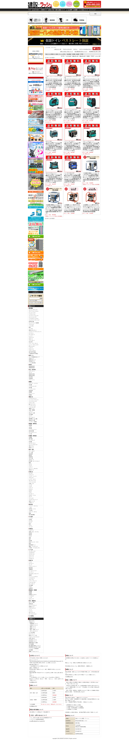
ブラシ (30, 492)
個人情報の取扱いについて (35, 645)
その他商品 (31, 615)
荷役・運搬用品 (32, 600)
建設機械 (31, 308)
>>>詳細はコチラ (33, 682)
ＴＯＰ (29, 9)
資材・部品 (31, 449)
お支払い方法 (51, 9)
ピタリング (31, 349)
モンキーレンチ (32, 480)
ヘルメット (31, 530)
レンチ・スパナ (32, 479)
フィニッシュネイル (33, 576)
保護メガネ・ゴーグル (34, 531)
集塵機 (30, 425)
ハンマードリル (32, 405)
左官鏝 (30, 519)
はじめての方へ (35, 9)
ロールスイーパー (33, 432)
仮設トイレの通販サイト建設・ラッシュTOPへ (55, 54)
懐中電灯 (31, 438)
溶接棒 (30, 593)
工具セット (31, 502)
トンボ (30, 485)
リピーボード (32, 340)
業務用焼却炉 (32, 367)
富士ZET (31, 341)
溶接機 (30, 591)
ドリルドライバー (33, 398)
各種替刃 (31, 588)
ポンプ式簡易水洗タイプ (34, 357)
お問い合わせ (32, 638)
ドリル (30, 562)
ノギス (30, 507)
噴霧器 (30, 395)
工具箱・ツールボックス (34, 547)
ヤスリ (30, 525)
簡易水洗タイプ (32, 359)
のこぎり (31, 521)
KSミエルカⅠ (32, 346)
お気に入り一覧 (57, 49)
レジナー (31, 336)
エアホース (31, 558)
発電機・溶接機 (75, 54)
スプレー (31, 467)
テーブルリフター (33, 614)
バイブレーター (32, 314)
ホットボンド (32, 417)
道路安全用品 (32, 374)
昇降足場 (31, 603)
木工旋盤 (31, 414)
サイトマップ (92, 9)
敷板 (30, 462)
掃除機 (30, 428)
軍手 (30, 539)
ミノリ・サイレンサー (34, 344)
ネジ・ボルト (32, 451)
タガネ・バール (32, 495)
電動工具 (31, 396)
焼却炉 (30, 364)
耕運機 (30, 392)
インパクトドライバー (34, 399)
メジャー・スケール (33, 506)
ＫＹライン (31, 333)
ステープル (31, 579)
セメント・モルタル (33, 468)
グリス (30, 465)
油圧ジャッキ (32, 501)
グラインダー (32, 402)
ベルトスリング (32, 608)
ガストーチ (31, 598)
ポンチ (30, 496)
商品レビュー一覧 (33, 635)
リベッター (31, 498)
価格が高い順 (82, 56)
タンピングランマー (33, 309)
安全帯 (30, 533)
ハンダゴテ (31, 596)
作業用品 (31, 528)
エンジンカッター (33, 317)
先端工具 (31, 560)
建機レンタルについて (34, 651)
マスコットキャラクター (34, 636)
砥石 (30, 524)
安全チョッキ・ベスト (34, 542)
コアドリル (31, 324)
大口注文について (33, 639)
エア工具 (31, 549)
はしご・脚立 (32, 602)
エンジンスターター (33, 444)
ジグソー (31, 411)
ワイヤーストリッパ (33, 499)
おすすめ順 (68, 56)
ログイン (75, 49)
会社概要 (75, 9)
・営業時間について (33, 623)
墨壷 (30, 513)
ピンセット (31, 493)
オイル (30, 464)
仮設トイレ (31, 355)
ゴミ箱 (30, 433)
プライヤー (31, 477)
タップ (30, 564)
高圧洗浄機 (31, 431)
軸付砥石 (31, 567)
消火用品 (31, 377)
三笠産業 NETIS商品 (33, 353)
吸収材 (30, 455)
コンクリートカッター (34, 315)
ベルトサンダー (32, 407)
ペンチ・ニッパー (33, 476)
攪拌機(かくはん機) (33, 418)
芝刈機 (30, 387)
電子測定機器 (32, 514)
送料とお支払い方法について (66, 51)
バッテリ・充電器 (33, 421)
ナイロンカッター (33, 386)
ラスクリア (31, 337)
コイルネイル (32, 578)
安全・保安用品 (32, 369)
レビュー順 (97, 56)
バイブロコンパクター (34, 318)
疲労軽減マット (32, 544)
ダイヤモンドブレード (34, 573)
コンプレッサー (32, 551)
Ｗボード (31, 339)
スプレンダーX (32, 350)
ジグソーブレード (33, 580)
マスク (30, 536)
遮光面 (30, 534)
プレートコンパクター (34, 311)
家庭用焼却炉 (32, 366)
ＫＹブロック (32, 334)
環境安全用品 (32, 375)
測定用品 (31, 504)
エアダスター (32, 552)
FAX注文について (33, 641)
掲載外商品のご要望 (33, 642)
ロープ (30, 372)
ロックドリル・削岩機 (34, 322)
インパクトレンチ (33, 401)
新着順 (88, 56)
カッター (31, 473)
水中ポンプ (31, 459)
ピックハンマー (32, 312)
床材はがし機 (32, 420)
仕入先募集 (31, 644)
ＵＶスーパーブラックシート (35, 331)
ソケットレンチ (32, 482)
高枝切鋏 (31, 390)
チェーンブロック (33, 605)
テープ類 (31, 452)
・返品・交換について (34, 629)
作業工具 (31, 471)
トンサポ (31, 328)
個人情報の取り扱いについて (81, 51)
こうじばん (31, 325)
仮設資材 (31, 453)
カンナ (30, 415)
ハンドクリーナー (33, 429)
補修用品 (31, 456)
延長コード (31, 447)
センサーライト (32, 443)
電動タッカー (32, 408)
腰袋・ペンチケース (33, 546)
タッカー (31, 526)
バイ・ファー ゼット (33, 343)
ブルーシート (32, 379)
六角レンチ (31, 483)
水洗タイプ (31, 358)
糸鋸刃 (30, 575)
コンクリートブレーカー (34, 320)
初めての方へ (32, 620)
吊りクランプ (32, 612)
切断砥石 (31, 569)
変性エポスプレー (33, 330)
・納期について (32, 628)
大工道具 (31, 516)
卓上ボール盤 (32, 413)
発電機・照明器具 (33, 435)
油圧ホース (31, 469)
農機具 (30, 381)
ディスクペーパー (33, 570)
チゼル (30, 586)
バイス (30, 486)
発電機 (30, 437)
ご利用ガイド (44, 9)
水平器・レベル (32, 508)
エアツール (31, 555)
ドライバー (31, 474)
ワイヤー (31, 611)
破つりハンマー (32, 404)
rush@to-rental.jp (40, 719)
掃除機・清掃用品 (33, 423)
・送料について (32, 626)
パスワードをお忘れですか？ (85, 49)
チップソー (31, 572)
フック (30, 609)
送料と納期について (60, 9)
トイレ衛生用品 (32, 362)
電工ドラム (31, 446)
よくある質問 (69, 9)
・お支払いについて (33, 625)
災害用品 (31, 378)
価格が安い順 (75, 56)
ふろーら (31, 347)
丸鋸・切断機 (32, 410)
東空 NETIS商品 (32, 352)
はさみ (30, 490)
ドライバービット (33, 566)
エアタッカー (32, 554)
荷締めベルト (32, 606)
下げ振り (31, 510)
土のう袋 (31, 458)
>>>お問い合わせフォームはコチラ (37, 721)
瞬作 (30, 327)
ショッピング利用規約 (34, 648)
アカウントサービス (67, 49)
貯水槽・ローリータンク (34, 461)
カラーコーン (32, 371)
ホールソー (31, 563)
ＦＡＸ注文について (83, 9)
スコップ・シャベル (33, 383)
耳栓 (30, 537)
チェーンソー (32, 393)
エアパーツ (31, 557)
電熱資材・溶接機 (33, 590)
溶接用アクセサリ (33, 594)
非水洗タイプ (32, 361)
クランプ (31, 488)
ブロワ (30, 426)
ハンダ (30, 597)
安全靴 (30, 540)
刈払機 (30, 384)
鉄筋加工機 (31, 321)
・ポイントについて (33, 631)
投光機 (30, 441)
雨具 (30, 543)
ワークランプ (32, 440)
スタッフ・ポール (33, 511)
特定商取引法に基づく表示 (35, 647)
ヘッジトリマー (32, 389)
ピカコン (31, 489)
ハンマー (31, 518)
